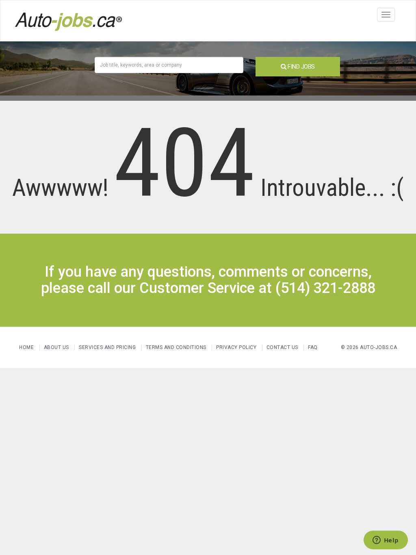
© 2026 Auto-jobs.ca (369, 347)
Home (26, 347)
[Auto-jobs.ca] (68, 20)
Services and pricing (107, 347)
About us (56, 347)
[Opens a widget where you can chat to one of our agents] (385, 541)
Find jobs (300, 66)
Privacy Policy (237, 347)
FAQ (313, 347)
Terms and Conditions (176, 347)
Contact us (282, 347)
